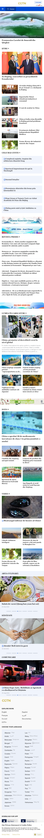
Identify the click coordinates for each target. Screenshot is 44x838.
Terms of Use (16, 834)
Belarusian (12, 739)
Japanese (10, 802)
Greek (10, 778)
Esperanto (11, 764)
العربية (24, 715)
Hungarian (11, 792)
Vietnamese (32, 802)
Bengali (9, 743)
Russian (30, 767)
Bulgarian (11, 746)
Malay (31, 736)
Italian (9, 798)
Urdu (28, 798)
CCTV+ (4, 722)
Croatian (10, 753)
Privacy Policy (6, 834)
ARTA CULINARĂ (10, 574)
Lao (27, 732)
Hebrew (9, 785)
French (10, 771)
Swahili (30, 781)
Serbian (30, 771)
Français (5, 715)
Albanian (9, 732)
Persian (30, 750)
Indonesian (13, 795)
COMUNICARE (9, 657)
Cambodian (10, 750)
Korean (9, 806)
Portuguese (32, 757)
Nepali (29, 746)
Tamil (28, 785)
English (4, 712)
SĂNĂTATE (7, 615)
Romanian (31, 764)
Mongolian (31, 739)
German (10, 774)
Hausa (9, 781)
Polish (29, 753)
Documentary (26, 719)
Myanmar (32, 743)
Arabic (9, 736)
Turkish (29, 792)
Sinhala (29, 774)
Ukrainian (31, 795)
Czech (9, 757)
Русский (4, 719)
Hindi (8, 788)
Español (24, 712)
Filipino (9, 767)
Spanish (30, 778)
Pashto (29, 760)
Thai (28, 788)
